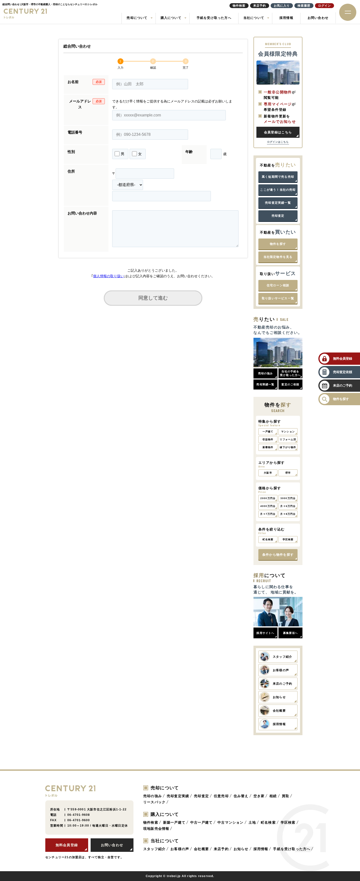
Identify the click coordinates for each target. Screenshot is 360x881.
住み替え (241, 796)
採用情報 (286, 18)
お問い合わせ (318, 18)
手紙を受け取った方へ (214, 18)
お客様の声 (179, 849)
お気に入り (282, 5)
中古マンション (230, 822)
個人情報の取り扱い (108, 276)
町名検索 (268, 822)
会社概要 (201, 849)
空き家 (259, 796)
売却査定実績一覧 (278, 202)
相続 (273, 796)
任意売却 (221, 796)
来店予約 (221, 849)
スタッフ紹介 (154, 849)
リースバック (154, 802)
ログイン (324, 5)
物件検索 (150, 822)
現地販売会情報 (156, 829)
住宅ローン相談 (278, 285)
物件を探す (278, 244)
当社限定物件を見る (278, 257)
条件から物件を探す (278, 554)
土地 (252, 822)
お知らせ (241, 849)
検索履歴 (304, 5)
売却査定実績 (178, 796)
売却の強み (152, 796)
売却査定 (278, 215)
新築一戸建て (174, 822)
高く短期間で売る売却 (278, 176)
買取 (285, 796)
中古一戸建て (201, 822)
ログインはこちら (278, 141)
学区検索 (288, 822)
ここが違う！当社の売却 (278, 189)
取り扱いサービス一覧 (278, 298)
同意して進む (153, 298)
